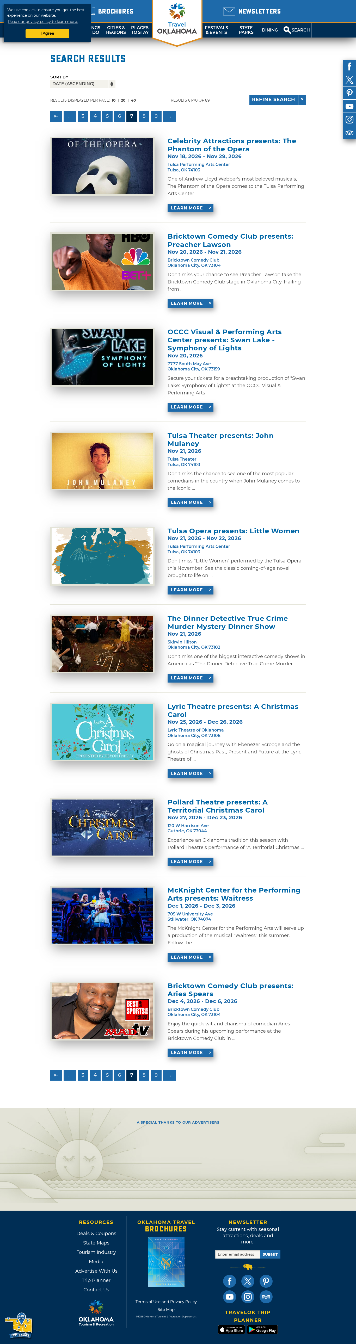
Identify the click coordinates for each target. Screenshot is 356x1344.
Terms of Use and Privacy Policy (166, 1301)
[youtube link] (229, 1296)
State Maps (96, 1243)
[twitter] (349, 79)
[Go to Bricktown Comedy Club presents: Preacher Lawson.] (102, 261)
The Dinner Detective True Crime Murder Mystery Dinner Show (228, 623)
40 (133, 100)
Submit (270, 1254)
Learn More (187, 208)
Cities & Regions (116, 30)
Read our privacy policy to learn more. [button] (43, 21)
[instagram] (349, 119)
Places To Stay (140, 30)
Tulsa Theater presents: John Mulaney (221, 440)
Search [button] (301, 30)
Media (96, 1262)
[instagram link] (247, 1296)
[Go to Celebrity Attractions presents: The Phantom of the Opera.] (102, 166)
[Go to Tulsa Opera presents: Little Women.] (102, 556)
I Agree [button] (47, 33)
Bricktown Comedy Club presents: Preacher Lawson (230, 240)
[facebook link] (229, 1281)
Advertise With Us (96, 1271)
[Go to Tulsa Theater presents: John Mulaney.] (102, 461)
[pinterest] (349, 93)
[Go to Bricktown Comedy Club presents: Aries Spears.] (102, 1011)
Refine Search (273, 99)
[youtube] (349, 106)
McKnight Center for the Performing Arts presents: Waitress (234, 894)
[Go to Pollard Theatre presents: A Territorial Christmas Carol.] (102, 827)
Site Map (166, 1309)
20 (123, 100)
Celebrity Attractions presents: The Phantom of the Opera (232, 145)
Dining (270, 30)
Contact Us (96, 1290)
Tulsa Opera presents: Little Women (234, 531)
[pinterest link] (266, 1281)
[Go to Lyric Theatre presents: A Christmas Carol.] (102, 732)
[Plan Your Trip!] (19, 1325)
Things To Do (92, 30)
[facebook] (349, 66)
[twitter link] (247, 1281)
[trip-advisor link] (266, 1296)
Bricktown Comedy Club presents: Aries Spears (230, 990)
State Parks (246, 30)
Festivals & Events (216, 30)
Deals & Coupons (96, 1233)
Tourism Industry (96, 1252)
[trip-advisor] (349, 132)
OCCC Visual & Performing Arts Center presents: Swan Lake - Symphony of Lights (225, 340)
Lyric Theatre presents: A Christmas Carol (233, 711)
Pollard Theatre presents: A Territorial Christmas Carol (218, 806)
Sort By (59, 77)
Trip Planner (96, 1280)
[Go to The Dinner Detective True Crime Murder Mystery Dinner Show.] (102, 644)
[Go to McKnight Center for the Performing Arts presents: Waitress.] (102, 915)
